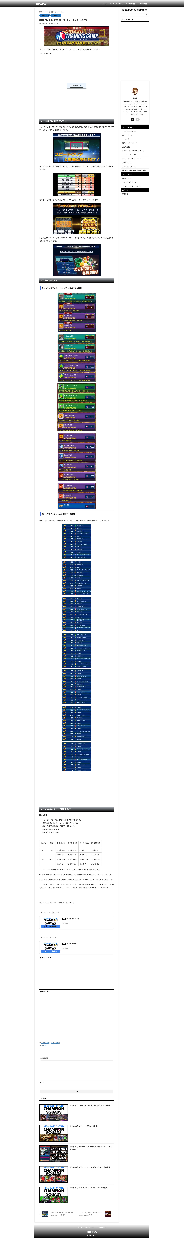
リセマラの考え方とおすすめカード (133, 151)
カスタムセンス (127, 162)
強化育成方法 (126, 147)
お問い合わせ (102, 1227)
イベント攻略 (126, 139)
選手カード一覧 (127, 135)
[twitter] (132, 119)
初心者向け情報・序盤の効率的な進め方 (134, 170)
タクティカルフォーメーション (131, 158)
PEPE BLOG (92, 1232)
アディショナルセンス (129, 166)
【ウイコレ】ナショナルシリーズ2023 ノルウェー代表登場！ (91, 1167)
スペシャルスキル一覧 (129, 154)
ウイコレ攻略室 (130, 4)
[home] (138, 119)
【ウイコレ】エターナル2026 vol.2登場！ (84, 1126)
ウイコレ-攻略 (45, 1043)
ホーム (105, 4)
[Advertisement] (76, 67)
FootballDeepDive (116, 4)
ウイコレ (43, 1045)
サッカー (126, 190)
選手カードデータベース (129, 143)
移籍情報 (125, 194)
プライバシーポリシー (90, 1227)
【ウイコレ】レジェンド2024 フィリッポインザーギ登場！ (90, 1105)
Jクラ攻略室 (143, 4)
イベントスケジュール (129, 131)
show (81, 85)
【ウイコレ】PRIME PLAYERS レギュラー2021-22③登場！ (89, 1188)
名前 (41, 1082)
